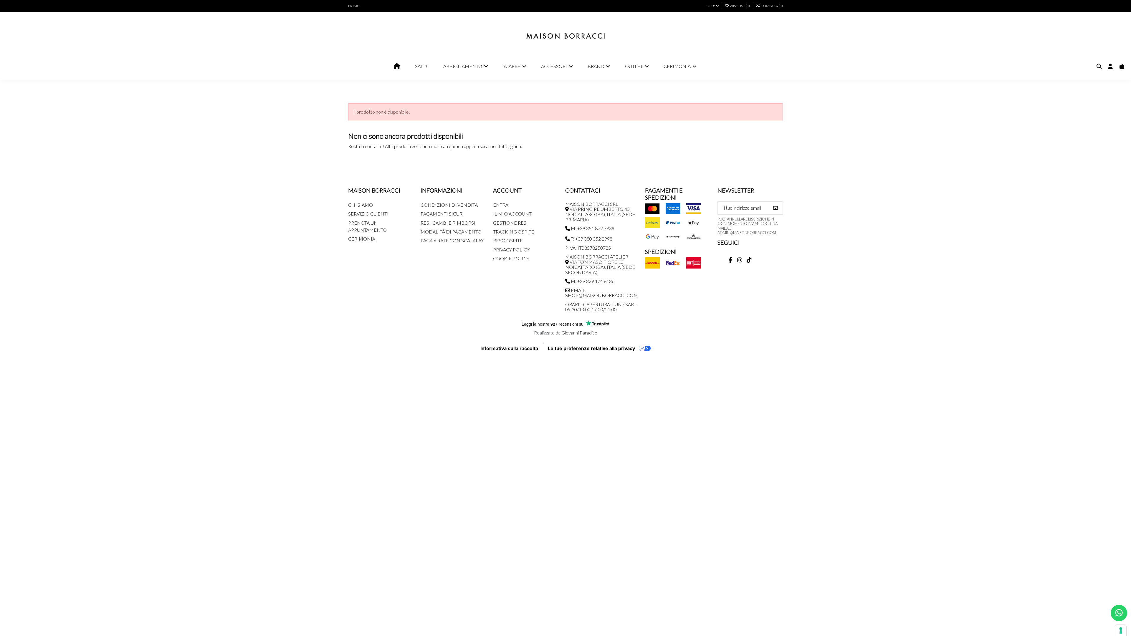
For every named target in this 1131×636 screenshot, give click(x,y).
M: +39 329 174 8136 (592, 281)
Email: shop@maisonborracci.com (601, 292)
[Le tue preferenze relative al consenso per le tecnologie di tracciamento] (1120, 630)
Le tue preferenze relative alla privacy (591, 348)
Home (353, 6)
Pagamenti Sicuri (442, 213)
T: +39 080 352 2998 (591, 238)
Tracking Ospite (513, 231)
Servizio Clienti (368, 213)
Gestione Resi (510, 223)
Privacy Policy (511, 249)
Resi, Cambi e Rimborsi (448, 223)
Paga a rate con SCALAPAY (452, 240)
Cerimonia (361, 238)
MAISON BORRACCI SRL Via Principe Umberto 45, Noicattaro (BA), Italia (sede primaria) (600, 211)
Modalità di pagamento (451, 231)
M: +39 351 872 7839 (592, 228)
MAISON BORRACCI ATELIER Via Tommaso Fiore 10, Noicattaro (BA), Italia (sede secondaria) (600, 264)
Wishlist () (739, 6)
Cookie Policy (511, 258)
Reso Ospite (508, 240)
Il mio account (512, 213)
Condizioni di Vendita (449, 205)
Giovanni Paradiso (579, 332)
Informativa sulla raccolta (509, 348)
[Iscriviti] (775, 208)
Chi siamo (360, 205)
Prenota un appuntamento (367, 226)
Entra (500, 205)
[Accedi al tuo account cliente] (1110, 66)
